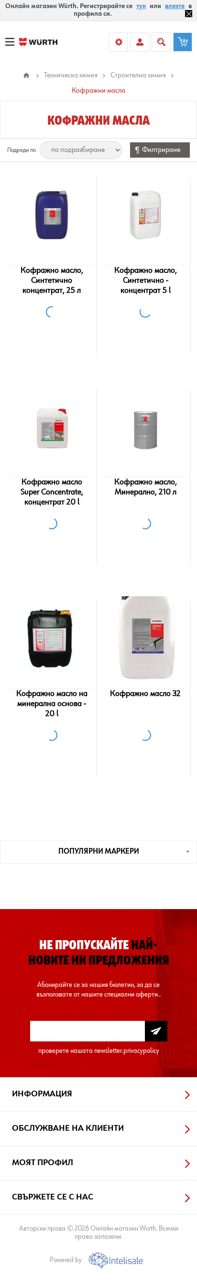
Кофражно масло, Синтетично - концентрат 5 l (145, 280)
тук (141, 6)
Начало (26, 75)
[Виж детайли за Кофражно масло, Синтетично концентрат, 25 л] (52, 215)
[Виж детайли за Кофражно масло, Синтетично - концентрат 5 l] (145, 215)
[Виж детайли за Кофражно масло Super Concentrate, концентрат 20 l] (52, 427)
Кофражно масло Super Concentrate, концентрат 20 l (52, 492)
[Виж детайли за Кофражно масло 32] (145, 638)
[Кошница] (182, 42)
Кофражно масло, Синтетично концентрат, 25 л (52, 280)
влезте (175, 6)
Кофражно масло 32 (145, 693)
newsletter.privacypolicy (126, 1050)
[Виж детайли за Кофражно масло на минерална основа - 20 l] (52, 638)
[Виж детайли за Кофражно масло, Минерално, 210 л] (145, 427)
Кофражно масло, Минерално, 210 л (145, 487)
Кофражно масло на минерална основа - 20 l (52, 703)
